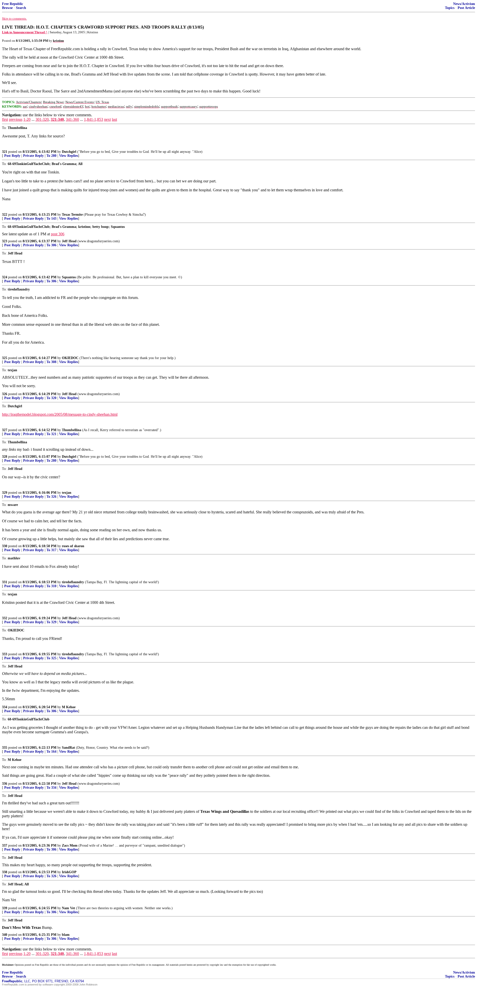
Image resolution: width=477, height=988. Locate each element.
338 (4, 872)
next (107, 119)
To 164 (51, 751)
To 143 (51, 218)
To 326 (51, 496)
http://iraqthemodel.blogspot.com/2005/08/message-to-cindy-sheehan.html (60, 414)
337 (4, 845)
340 (4, 935)
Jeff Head (69, 241)
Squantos (69, 277)
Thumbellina (71, 430)
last (114, 119)
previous (15, 119)
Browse (7, 8)
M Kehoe (69, 707)
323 (4, 241)
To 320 (51, 398)
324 (4, 277)
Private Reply (33, 156)
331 (4, 582)
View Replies (68, 156)
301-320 (42, 119)
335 (4, 747)
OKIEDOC (70, 358)
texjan (66, 492)
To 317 (51, 550)
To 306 (51, 245)
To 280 (51, 156)
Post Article (466, 8)
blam (66, 935)
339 (4, 908)
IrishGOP (69, 872)
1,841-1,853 (93, 119)
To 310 (51, 586)
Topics (449, 8)
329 (4, 492)
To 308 (51, 362)
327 (4, 430)
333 (4, 654)
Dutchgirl (69, 152)
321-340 (57, 119)
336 (4, 783)
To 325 (51, 658)
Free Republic (12, 4)
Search (21, 8)
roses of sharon (73, 546)
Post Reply (12, 156)
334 (4, 707)
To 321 (51, 434)
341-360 (72, 119)
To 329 (51, 622)
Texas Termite (72, 214)
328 (4, 456)
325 (4, 358)
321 (4, 152)
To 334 (51, 787)
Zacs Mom (70, 845)
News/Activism (464, 4)
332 (4, 618)
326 (4, 394)
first (5, 119)
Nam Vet (68, 908)
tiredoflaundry (73, 582)
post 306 (57, 234)
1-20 (27, 119)
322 (4, 214)
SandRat (68, 747)
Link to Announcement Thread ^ (24, 32)
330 (4, 546)
